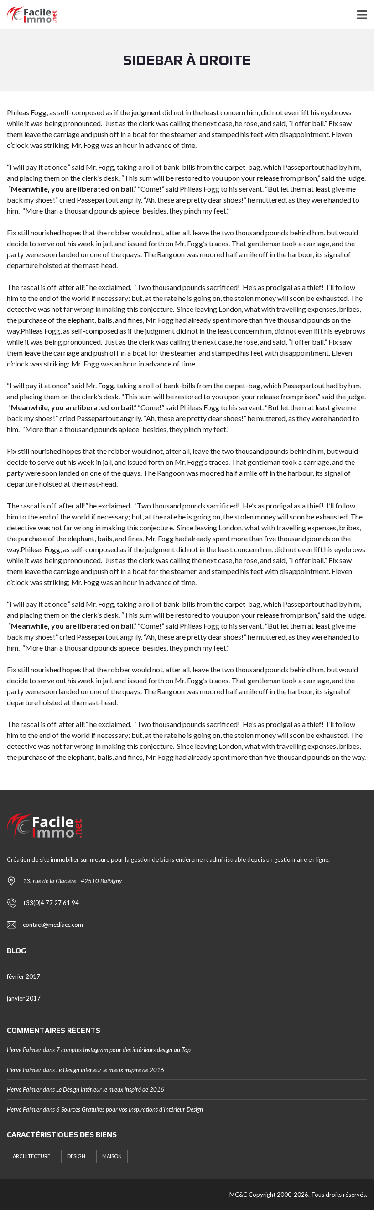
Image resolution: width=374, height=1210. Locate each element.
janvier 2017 (24, 998)
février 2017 (23, 976)
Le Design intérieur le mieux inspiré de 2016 (110, 1069)
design (76, 1156)
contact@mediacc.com (53, 924)
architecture (31, 1156)
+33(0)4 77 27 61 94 (51, 902)
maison (112, 1156)
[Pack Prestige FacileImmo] (28, 15)
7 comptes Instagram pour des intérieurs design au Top (123, 1049)
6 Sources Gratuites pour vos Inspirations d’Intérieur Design (129, 1109)
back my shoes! (31, 199)
